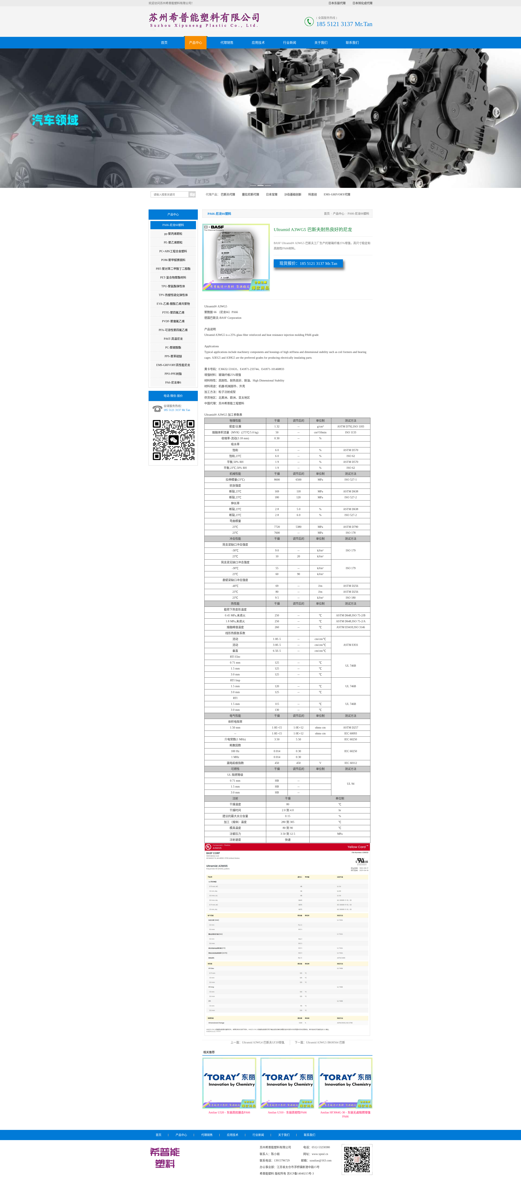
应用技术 (258, 42)
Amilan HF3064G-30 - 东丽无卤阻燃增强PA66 (287, 1114)
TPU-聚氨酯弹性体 (173, 286)
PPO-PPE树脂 (173, 373)
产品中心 (195, 42)
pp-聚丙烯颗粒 (173, 233)
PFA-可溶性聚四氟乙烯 (173, 330)
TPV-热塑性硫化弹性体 (173, 295)
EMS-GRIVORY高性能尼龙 (173, 365)
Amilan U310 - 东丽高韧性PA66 (229, 1112)
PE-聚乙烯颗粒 (173, 242)
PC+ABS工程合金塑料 (173, 251)
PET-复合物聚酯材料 (173, 277)
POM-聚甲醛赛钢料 (173, 260)
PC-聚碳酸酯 (173, 347)
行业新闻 (289, 42)
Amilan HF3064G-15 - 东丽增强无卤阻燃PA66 (345, 1114)
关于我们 (320, 42)
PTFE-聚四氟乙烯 (173, 312)
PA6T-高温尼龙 (173, 338)
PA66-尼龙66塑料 (173, 225)
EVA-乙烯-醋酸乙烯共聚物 (173, 303)
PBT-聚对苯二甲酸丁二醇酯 (173, 268)
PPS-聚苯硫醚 (173, 356)
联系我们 (352, 42)
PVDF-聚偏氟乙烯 (173, 321)
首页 (164, 42)
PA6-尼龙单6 (173, 382)
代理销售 (226, 42)
